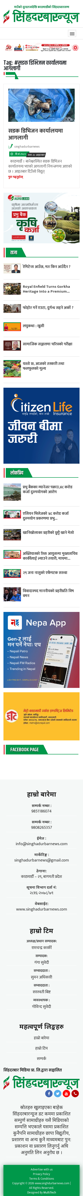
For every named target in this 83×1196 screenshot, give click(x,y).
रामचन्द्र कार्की (42, 947)
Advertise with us (42, 1169)
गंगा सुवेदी (41, 962)
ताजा (13, 253)
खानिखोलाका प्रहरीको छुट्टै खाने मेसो (49, 532)
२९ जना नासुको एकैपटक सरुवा (45, 572)
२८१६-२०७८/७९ (41, 893)
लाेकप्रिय (16, 473)
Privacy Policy (41, 1174)
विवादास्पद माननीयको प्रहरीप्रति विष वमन (48, 593)
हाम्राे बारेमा (41, 794)
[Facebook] (49, 1095)
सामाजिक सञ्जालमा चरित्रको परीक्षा (48, 344)
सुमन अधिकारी (41, 977)
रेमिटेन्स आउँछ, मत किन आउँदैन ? (47, 266)
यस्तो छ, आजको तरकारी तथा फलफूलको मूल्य (43, 366)
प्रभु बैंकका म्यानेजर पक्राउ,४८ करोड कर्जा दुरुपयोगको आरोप (47, 489)
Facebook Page (24, 750)
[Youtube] (66, 1095)
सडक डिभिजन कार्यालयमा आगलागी (35, 134)
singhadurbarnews (27, 146)
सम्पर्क (41, 1058)
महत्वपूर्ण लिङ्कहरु (41, 1026)
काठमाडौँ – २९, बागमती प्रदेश (41, 876)
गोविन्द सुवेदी (41, 1006)
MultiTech (49, 1192)
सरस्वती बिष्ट (41, 992)
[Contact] (75, 1095)
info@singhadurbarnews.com (42, 844)
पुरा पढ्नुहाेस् (15, 177)
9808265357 (41, 827)
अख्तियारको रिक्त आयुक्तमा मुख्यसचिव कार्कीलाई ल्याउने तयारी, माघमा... (50, 556)
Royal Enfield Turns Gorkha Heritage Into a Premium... (46, 289)
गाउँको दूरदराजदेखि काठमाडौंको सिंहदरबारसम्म (41, 7)
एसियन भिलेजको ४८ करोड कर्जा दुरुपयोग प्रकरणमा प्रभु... (46, 516)
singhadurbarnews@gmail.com (41, 860)
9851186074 (41, 811)
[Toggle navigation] (72, 33)
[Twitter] (57, 1095)
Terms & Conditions (41, 1178)
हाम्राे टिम (41, 930)
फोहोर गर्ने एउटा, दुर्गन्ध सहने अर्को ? (48, 307)
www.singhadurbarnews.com (41, 909)
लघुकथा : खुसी (33, 326)
